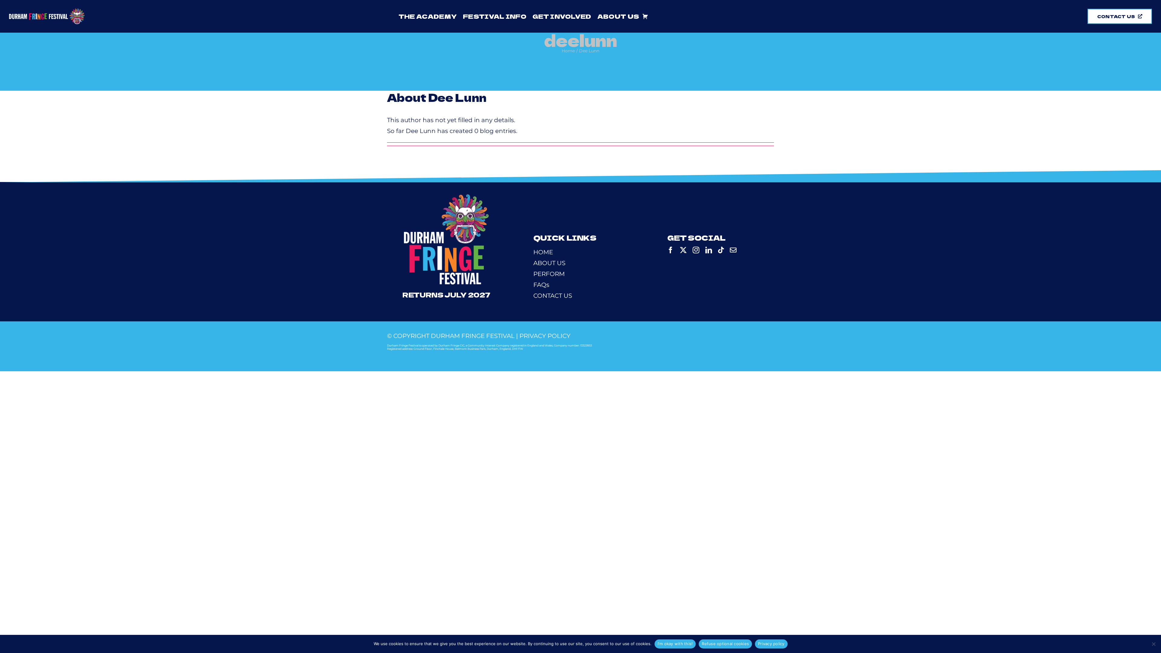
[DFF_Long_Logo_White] (47, 11)
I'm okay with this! (675, 643)
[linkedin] (708, 250)
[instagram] (696, 250)
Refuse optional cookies (725, 643)
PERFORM (549, 274)
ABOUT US (549, 263)
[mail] (733, 250)
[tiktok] (721, 250)
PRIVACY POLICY (545, 335)
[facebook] (670, 250)
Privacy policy (771, 643)
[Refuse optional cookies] (1153, 644)
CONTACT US (552, 295)
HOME (543, 252)
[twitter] (683, 250)
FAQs (541, 284)
